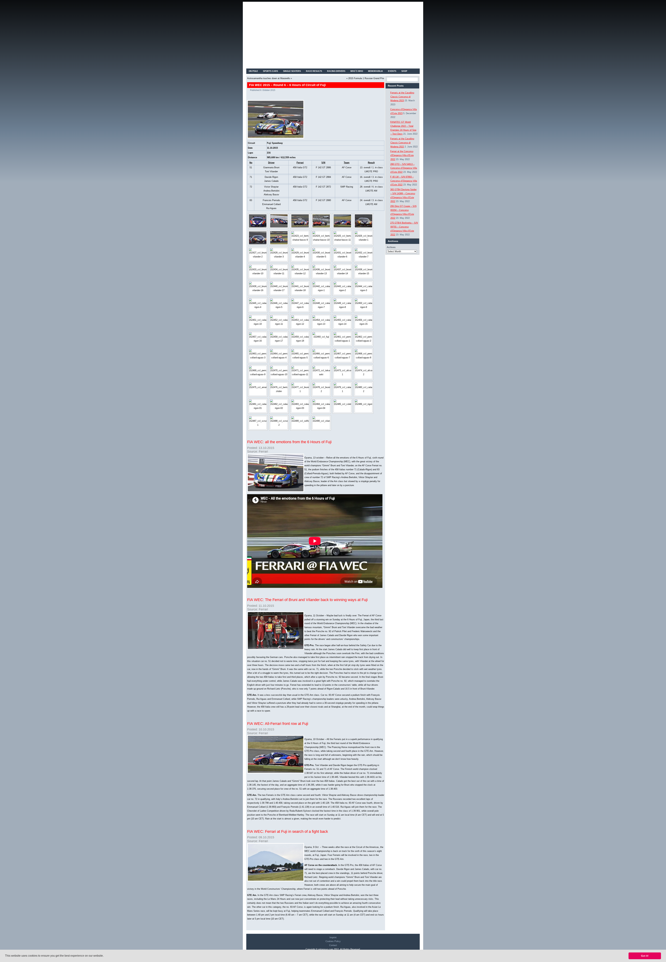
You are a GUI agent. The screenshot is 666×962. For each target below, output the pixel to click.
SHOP (404, 71)
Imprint (333, 937)
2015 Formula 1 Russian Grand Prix (366, 78)
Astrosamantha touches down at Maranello (268, 78)
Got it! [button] (644, 955)
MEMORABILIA (375, 71)
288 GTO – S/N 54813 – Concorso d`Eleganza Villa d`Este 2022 (403, 168)
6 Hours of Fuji (363, 457)
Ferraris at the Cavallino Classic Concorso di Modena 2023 (402, 96)
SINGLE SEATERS (292, 71)
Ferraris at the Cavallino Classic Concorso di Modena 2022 (402, 142)
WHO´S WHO (356, 71)
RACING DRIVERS (336, 71)
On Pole (253, 71)
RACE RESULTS (314, 71)
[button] (104, 956)
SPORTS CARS (270, 71)
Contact (333, 945)
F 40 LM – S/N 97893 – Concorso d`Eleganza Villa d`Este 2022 (403, 181)
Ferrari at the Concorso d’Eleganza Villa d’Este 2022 (402, 155)
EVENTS (392, 71)
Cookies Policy (333, 941)
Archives (391, 247)
